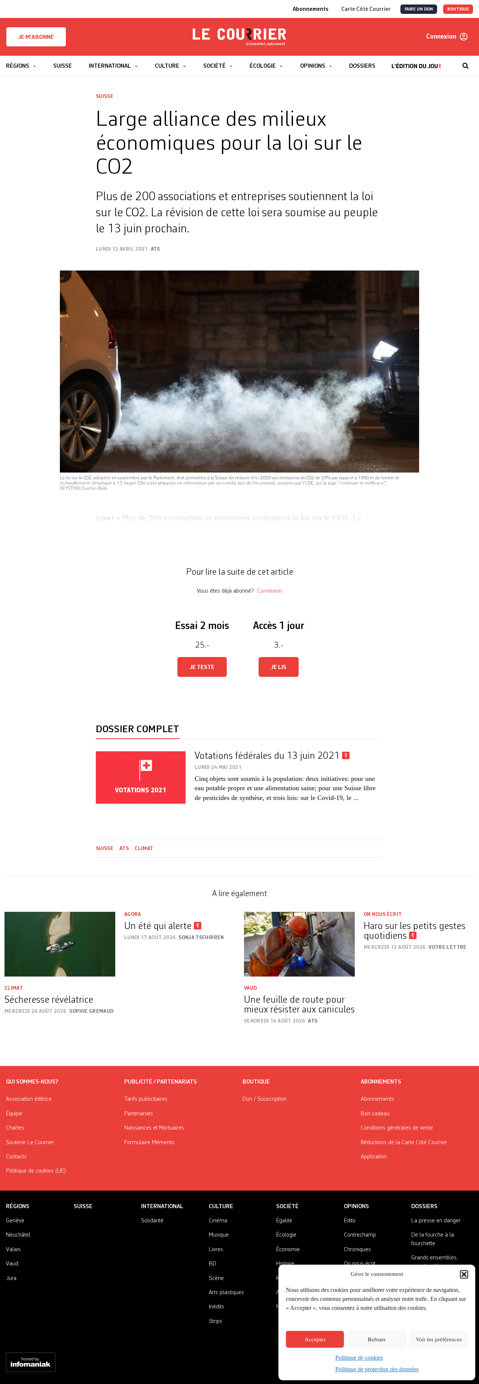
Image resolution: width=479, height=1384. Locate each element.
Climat (144, 848)
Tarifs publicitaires (145, 1099)
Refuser (377, 1339)
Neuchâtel (18, 1235)
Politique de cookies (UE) (36, 1171)
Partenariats (138, 1114)
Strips (215, 1322)
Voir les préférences (439, 1339)
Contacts (16, 1157)
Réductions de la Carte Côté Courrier (404, 1143)
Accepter (315, 1339)
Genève (15, 1221)
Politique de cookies (359, 1357)
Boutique (256, 1082)
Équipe (14, 1114)
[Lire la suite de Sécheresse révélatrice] (59, 944)
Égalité (284, 1221)
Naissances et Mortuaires (154, 1128)
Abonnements (377, 1099)
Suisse (104, 96)
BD (212, 1264)
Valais (13, 1250)
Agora (132, 914)
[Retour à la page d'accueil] (239, 37)
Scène (216, 1278)
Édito (350, 1221)
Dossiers (424, 1207)
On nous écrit (383, 914)
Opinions (356, 1207)
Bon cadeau (375, 1114)
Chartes (15, 1128)
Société (287, 1207)
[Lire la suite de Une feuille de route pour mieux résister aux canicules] (299, 944)
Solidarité (152, 1221)
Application (374, 1157)
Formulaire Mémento (149, 1143)
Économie (288, 1250)
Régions (17, 1207)
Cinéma (218, 1221)
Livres (216, 1250)
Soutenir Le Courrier (30, 1143)
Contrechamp (360, 1235)
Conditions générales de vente (397, 1128)
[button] (464, 1274)
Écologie (286, 1235)
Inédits (216, 1307)
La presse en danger (436, 1221)
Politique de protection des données (377, 1369)
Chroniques (357, 1250)
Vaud (250, 988)
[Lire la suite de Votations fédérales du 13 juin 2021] (141, 777)
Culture (221, 1207)
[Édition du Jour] (416, 62)
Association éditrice (29, 1099)
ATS (124, 848)
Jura (11, 1278)
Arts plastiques (226, 1293)
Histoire (285, 1264)
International (162, 1207)
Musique (219, 1235)
